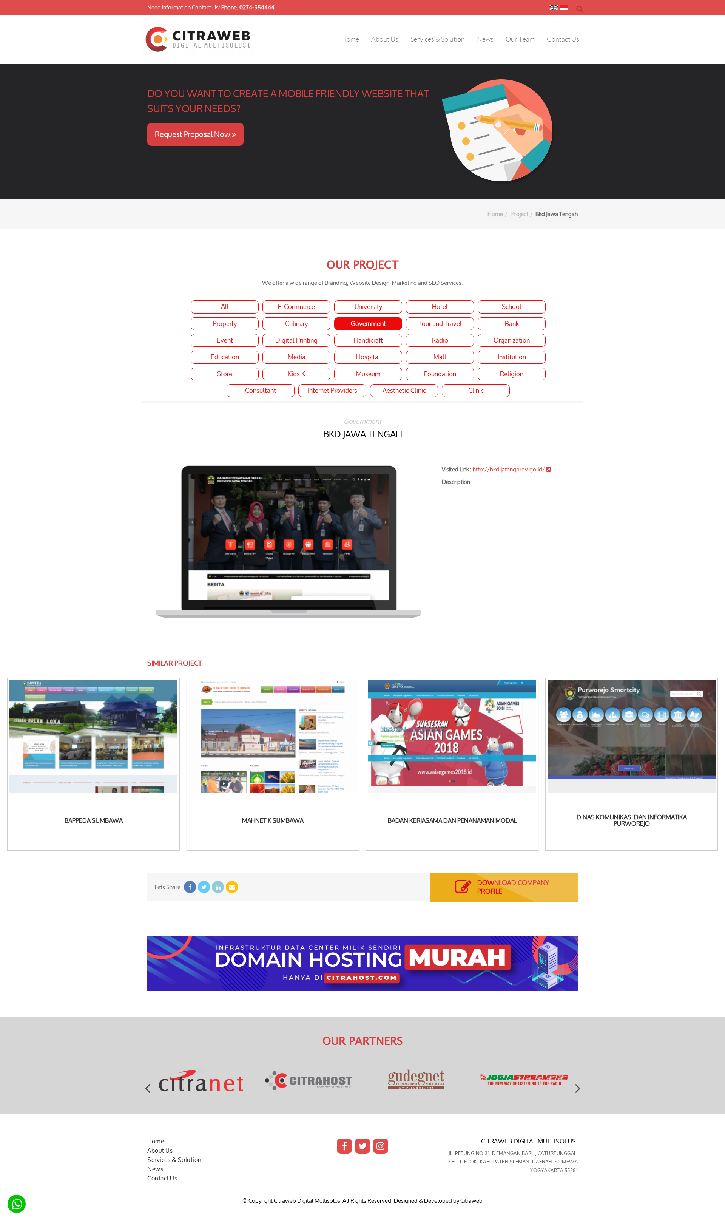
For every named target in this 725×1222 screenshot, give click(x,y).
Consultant (260, 390)
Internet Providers (332, 390)
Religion (511, 374)
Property (225, 323)
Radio (440, 340)
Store (224, 374)
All (225, 306)
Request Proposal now (193, 134)
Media (296, 357)
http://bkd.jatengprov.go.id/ (509, 469)
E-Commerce (296, 306)
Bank (512, 323)
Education (225, 357)
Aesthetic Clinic (404, 390)
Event (225, 340)
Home (495, 214)
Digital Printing (296, 340)
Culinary (296, 323)
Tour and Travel (440, 323)
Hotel (440, 306)
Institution (512, 357)
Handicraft (368, 340)
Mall (439, 357)
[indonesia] (564, 9)
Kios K (296, 374)
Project (519, 214)
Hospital (368, 357)
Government (368, 323)
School (511, 306)
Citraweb (471, 1201)
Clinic (476, 390)
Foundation (440, 374)
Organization (512, 340)
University (368, 306)
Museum (368, 374)
